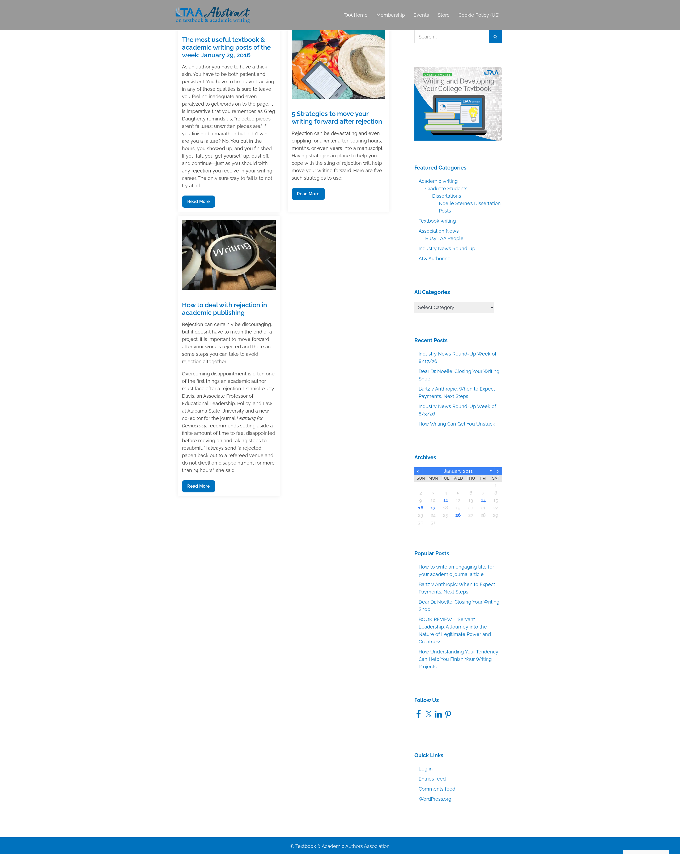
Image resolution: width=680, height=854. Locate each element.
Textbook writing (437, 221)
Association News (439, 231)
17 (433, 507)
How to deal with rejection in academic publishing (224, 309)
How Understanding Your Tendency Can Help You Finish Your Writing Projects (458, 659)
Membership (390, 15)
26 (458, 515)
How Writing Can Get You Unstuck (457, 424)
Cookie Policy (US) (479, 15)
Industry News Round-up (447, 248)
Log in (426, 768)
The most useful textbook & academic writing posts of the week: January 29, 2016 (226, 47)
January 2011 (458, 471)
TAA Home (356, 15)
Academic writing (438, 181)
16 (420, 507)
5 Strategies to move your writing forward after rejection (337, 117)
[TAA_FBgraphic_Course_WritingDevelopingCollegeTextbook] (458, 103)
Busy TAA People (444, 238)
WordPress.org (435, 799)
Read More (198, 203)
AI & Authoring (434, 258)
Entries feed (432, 779)
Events (421, 15)
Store (444, 15)
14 (483, 500)
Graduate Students (446, 188)
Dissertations (446, 196)
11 (445, 500)
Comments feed (437, 789)
